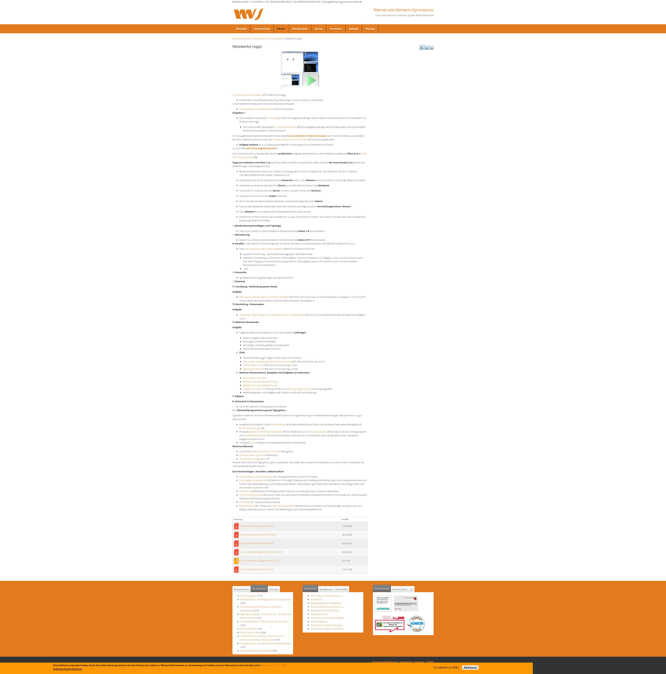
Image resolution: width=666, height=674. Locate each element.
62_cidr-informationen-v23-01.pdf (256, 569)
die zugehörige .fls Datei (300, 388)
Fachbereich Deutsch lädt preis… (327, 625)
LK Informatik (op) (274, 38)
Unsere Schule (262, 28)
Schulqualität (300, 28)
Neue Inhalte (310, 588)
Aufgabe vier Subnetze (254, 388)
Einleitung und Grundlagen (248, 94)
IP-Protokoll (246, 502)
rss (411, 589)
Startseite (237, 38)
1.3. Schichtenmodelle (286, 127)
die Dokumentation (318, 431)
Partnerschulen (399, 589)
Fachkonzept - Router (255, 365)
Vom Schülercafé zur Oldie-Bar (256, 650)
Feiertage (273, 589)
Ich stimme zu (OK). (446, 667)
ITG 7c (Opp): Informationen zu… (327, 595)
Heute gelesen (259, 588)
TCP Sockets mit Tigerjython (254, 458)
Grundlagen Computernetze (254, 480)
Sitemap (370, 28)
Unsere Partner (382, 588)
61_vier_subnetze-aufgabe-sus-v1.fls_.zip (259, 560)
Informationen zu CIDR (254, 377)
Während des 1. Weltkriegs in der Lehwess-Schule (265, 599)
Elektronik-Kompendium (284, 505)
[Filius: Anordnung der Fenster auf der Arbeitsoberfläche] (300, 61)
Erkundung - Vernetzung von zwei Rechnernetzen (265, 296)
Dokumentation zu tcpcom (253, 455)
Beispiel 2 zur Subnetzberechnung (260, 385)
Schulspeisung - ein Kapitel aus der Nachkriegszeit (265, 643)
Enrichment (316, 599)
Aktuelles (241, 28)
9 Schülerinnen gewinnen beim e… (328, 628)
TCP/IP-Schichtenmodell (252, 494)
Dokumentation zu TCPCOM (268, 451)
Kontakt (353, 28)
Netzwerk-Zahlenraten (257, 435)
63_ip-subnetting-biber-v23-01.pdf (256, 543)
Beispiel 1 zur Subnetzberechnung (260, 381)
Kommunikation (279, 424)
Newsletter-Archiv (319, 614)
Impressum (406, 661)
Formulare (336, 28)
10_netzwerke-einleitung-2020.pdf (256, 525)
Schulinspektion (248, 628)
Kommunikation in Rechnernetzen (257, 108)
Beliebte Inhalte (241, 589)
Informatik (258, 38)
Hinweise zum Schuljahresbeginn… (328, 617)
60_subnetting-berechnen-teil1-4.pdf (257, 534)
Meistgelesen (325, 589)
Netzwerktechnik (248, 505)
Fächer (281, 28)
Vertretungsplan (248, 595)
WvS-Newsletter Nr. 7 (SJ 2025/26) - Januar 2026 (263, 621)
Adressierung (247, 491)
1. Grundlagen (275, 118)
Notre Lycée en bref (250, 632)
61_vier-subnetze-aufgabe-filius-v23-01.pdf (260, 551)
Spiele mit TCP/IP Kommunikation (267, 431)
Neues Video (341, 589)
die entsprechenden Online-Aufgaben (265, 248)
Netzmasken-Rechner (254, 368)
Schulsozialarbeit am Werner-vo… (327, 606)
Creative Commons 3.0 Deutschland (292, 139)
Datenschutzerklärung (385, 661)
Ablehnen (470, 667)
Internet (255, 442)
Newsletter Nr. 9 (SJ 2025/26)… (325, 610)
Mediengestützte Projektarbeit (326, 603)
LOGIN (430, 661)
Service (319, 28)
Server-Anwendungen (251, 428)
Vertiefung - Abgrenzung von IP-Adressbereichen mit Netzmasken (273, 314)
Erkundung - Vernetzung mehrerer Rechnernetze (268, 361)
